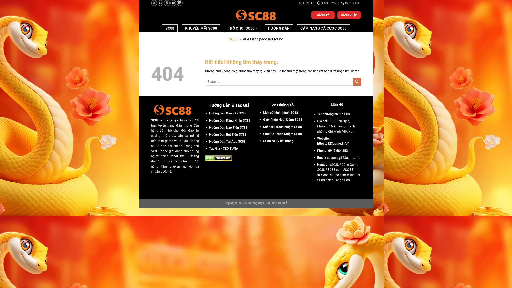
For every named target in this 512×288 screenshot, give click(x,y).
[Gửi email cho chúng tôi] (160, 3)
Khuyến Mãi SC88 (201, 28)
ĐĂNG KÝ (323, 15)
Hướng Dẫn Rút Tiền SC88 (227, 134)
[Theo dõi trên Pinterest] (167, 3)
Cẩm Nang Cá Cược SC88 (323, 28)
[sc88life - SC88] (256, 15)
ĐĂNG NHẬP (349, 15)
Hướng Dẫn (279, 28)
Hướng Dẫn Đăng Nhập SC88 (229, 120)
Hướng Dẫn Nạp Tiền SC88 (228, 127)
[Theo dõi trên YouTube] (173, 3)
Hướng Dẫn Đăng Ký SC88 (227, 113)
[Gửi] (357, 82)
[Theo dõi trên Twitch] (180, 3)
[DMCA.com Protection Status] (218, 158)
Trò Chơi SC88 (241, 28)
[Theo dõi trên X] (154, 3)
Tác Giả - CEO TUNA (223, 148)
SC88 (169, 28)
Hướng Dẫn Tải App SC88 (227, 141)
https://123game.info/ (333, 143)
